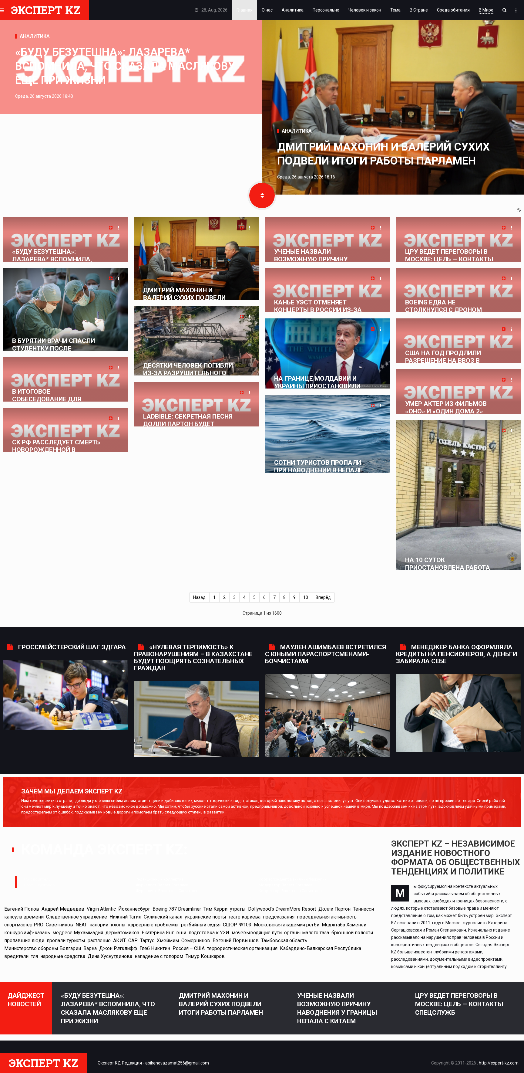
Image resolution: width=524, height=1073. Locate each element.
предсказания (278, 917)
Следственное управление (76, 917)
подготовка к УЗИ (209, 932)
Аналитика (293, 10)
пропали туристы (66, 940)
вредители (16, 956)
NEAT (81, 925)
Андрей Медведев (63, 909)
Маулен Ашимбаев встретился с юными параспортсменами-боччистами (325, 654)
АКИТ (119, 940)
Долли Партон (334, 909)
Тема (395, 10)
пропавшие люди (24, 940)
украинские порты (205, 917)
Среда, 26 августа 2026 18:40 (44, 96)
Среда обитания (453, 10)
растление (99, 940)
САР (133, 940)
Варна (90, 948)
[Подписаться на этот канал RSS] (519, 210)
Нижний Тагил (125, 917)
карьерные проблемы (153, 925)
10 (305, 597)
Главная (245, 10)
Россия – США (189, 948)
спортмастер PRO (23, 925)
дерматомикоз (122, 932)
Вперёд (323, 597)
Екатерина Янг (158, 932)
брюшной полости (352, 932)
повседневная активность (327, 917)
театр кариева (244, 917)
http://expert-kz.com (499, 1063)
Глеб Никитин (154, 948)
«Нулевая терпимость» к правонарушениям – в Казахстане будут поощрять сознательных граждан (193, 657)
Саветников (59, 925)
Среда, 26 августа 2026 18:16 (306, 177)
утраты (238, 909)
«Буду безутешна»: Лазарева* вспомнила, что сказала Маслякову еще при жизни (125, 66)
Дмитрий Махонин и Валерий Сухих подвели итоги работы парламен (383, 154)
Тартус (147, 940)
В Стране (419, 10)
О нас (267, 10)
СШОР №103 (237, 925)
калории (98, 925)
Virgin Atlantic (101, 909)
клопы (118, 925)
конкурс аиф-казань (27, 932)
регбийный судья (200, 925)
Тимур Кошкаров (205, 956)
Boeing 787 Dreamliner (177, 909)
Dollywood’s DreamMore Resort (282, 909)
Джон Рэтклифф (118, 948)
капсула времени (24, 917)
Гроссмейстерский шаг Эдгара (72, 647)
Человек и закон (364, 10)
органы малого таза (306, 932)
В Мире (486, 10)
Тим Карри (215, 909)
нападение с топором (159, 956)
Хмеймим (168, 940)
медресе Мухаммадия (77, 932)
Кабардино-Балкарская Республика (320, 948)
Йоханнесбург (134, 909)
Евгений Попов (21, 909)
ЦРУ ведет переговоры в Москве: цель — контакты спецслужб (459, 1004)
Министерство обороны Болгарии (42, 948)
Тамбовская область (284, 940)
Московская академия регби (286, 925)
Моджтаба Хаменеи (344, 925)
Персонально (326, 10)
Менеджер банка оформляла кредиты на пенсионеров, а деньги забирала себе (456, 654)
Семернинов (195, 940)
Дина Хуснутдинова (110, 956)
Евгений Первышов (236, 940)
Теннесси (363, 909)
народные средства (62, 956)
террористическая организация (242, 948)
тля (34, 956)
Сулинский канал (163, 917)
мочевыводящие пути (257, 932)
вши (181, 932)
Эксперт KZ (45, 10)
